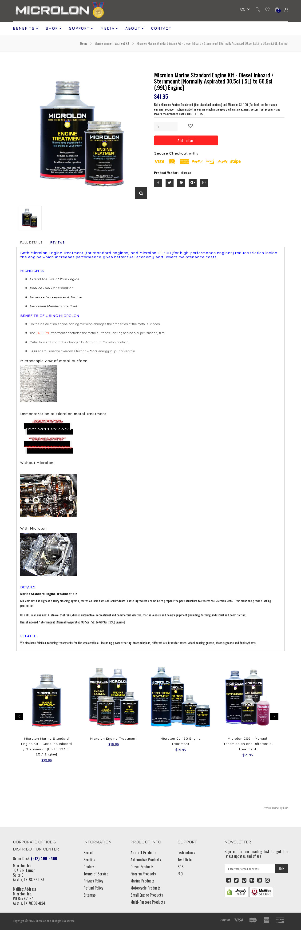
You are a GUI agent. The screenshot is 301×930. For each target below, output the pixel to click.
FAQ (180, 874)
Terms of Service (95, 874)
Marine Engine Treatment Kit (112, 43)
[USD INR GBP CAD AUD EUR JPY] (244, 10)
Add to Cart (186, 140)
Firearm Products (143, 874)
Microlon (41, 920)
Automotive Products (146, 859)
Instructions (186, 852)
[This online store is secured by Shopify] (237, 891)
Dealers (89, 867)
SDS (180, 867)
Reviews (57, 242)
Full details (31, 242)
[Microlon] (60, 10)
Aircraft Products (143, 852)
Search (88, 852)
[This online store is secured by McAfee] (261, 891)
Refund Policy (93, 888)
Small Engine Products (147, 895)
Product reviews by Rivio (276, 808)
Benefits (89, 859)
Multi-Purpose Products (148, 902)
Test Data (185, 859)
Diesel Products (142, 867)
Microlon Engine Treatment (113, 738)
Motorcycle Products (146, 888)
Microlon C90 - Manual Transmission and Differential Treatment (247, 743)
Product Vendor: (166, 172)
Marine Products (142, 881)
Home (84, 43)
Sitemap (89, 895)
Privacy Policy (93, 881)
